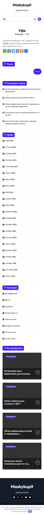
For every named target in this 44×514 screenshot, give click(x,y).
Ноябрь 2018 (11, 257)
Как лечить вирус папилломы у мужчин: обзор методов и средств (21, 122)
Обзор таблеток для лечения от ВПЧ (19, 98)
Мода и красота (11, 313)
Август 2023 (10, 244)
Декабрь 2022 (11, 250)
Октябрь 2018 (11, 263)
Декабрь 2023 (11, 224)
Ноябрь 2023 (11, 231)
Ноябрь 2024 (11, 153)
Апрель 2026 (11, 147)
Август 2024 (10, 173)
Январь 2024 (11, 218)
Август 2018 (10, 276)
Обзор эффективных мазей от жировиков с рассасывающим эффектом (22, 105)
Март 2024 (10, 205)
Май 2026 (9, 141)
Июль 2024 (10, 179)
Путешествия (10, 332)
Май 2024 (9, 192)
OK (30, 511)
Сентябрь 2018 (12, 270)
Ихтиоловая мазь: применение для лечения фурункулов (22, 90)
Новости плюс (10, 319)
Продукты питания (12, 326)
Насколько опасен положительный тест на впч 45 (22, 113)
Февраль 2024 (11, 212)
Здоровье (9, 306)
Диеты (7, 300)
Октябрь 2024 (11, 160)
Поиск (10, 64)
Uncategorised (11, 293)
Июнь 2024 (10, 186)
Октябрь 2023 (11, 237)
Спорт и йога (10, 339)
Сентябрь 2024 (12, 166)
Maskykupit (22, 5)
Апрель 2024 (11, 199)
